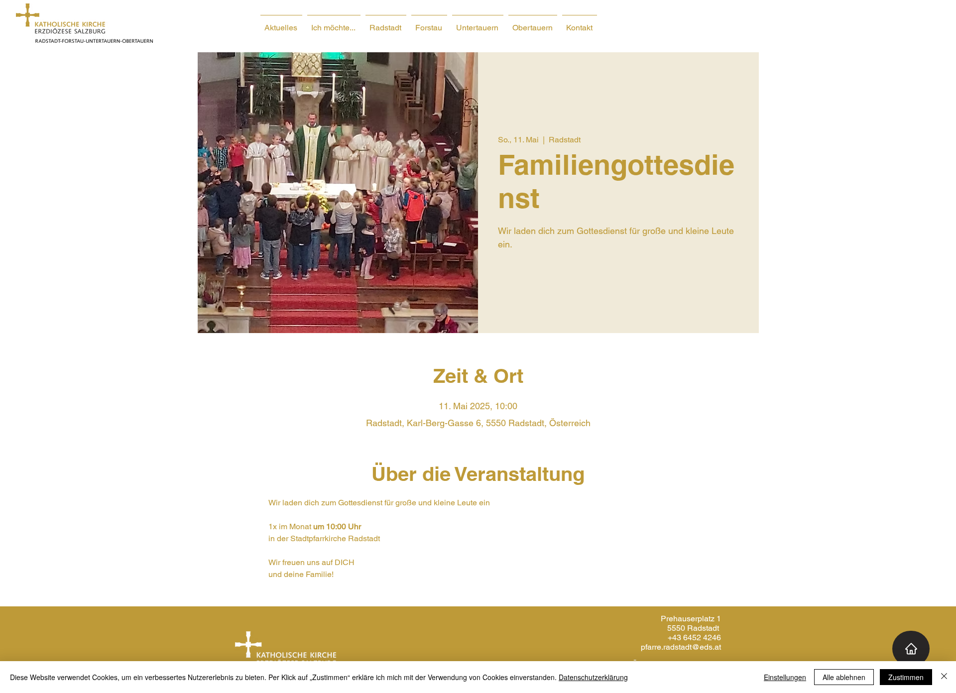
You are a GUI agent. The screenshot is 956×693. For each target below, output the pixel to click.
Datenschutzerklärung (593, 677)
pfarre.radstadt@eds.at (681, 647)
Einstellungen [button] (785, 677)
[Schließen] (944, 677)
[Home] (911, 649)
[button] (334, 23)
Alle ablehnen (844, 677)
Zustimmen (906, 677)
